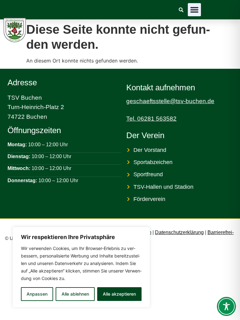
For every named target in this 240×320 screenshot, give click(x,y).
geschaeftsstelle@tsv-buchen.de (170, 101)
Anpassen (37, 294)
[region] (81, 267)
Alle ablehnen (75, 294)
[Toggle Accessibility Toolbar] (226, 306)
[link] (181, 10)
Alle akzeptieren (119, 294)
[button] (194, 9)
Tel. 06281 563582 (151, 118)
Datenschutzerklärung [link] (179, 232)
